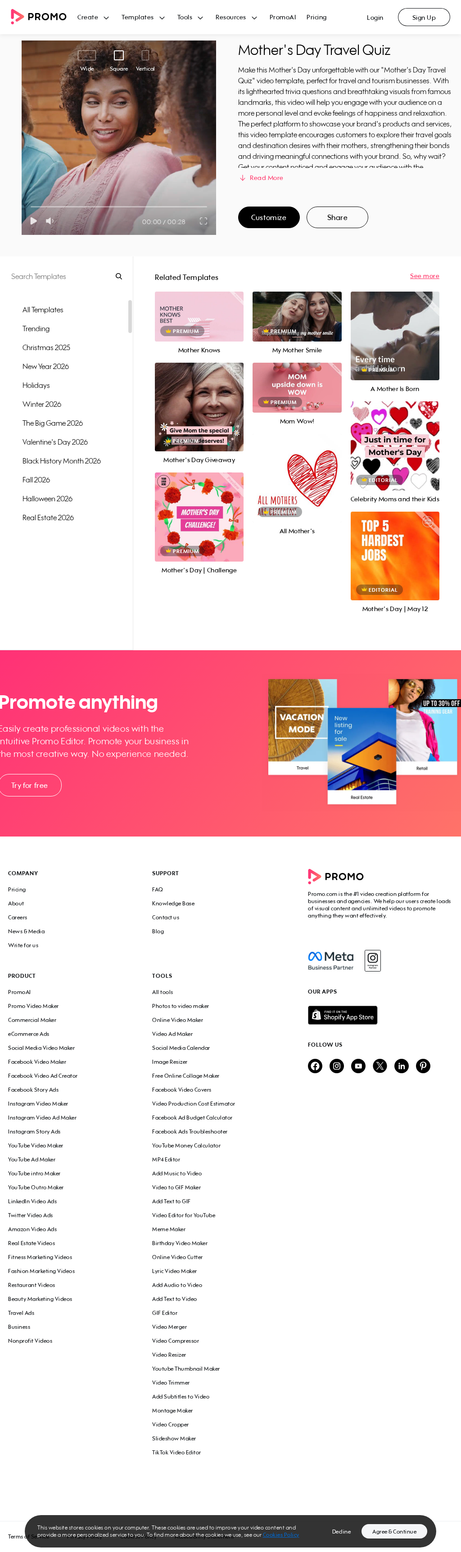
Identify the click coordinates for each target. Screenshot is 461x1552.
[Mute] (51, 221)
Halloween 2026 (47, 498)
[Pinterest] (423, 1067)
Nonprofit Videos (30, 1340)
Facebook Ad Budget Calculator (192, 1117)
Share (337, 217)
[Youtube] (358, 1067)
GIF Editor (164, 1312)
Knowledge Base (173, 903)
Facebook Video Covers (182, 1089)
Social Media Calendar (181, 1047)
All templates (43, 309)
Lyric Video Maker (174, 1271)
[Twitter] (380, 1067)
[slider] (31, 207)
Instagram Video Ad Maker (42, 1117)
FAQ (157, 889)
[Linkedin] (401, 1067)
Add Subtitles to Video (180, 1396)
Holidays (36, 385)
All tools (162, 992)
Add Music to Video (177, 1173)
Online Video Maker (177, 1020)
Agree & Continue (394, 1531)
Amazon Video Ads (32, 1229)
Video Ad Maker (172, 1033)
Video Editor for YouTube (183, 1215)
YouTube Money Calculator (186, 1145)
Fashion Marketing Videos (41, 1271)
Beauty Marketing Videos (40, 1299)
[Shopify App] (380, 1015)
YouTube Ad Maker (31, 1159)
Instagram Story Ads (34, 1131)
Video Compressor (175, 1340)
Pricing (317, 17)
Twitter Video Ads (30, 1215)
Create (87, 17)
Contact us (165, 917)
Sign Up (424, 17)
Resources (231, 17)
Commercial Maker (32, 1020)
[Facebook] (330, 961)
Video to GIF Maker (176, 1187)
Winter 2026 (42, 404)
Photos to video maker (180, 1006)
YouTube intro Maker (34, 1173)
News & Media (26, 931)
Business (19, 1326)
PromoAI (283, 17)
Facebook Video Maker (37, 1061)
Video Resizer (169, 1354)
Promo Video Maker (33, 1006)
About (16, 903)
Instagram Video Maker (38, 1103)
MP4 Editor (166, 1159)
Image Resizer (170, 1061)
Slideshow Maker (174, 1438)
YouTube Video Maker (35, 1145)
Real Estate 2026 (48, 517)
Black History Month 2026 (62, 460)
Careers (17, 917)
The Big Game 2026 (53, 422)
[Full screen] (204, 221)
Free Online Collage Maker (186, 1075)
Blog (158, 931)
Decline (341, 1531)
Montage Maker (172, 1410)
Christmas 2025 (46, 347)
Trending (36, 328)
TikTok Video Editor (176, 1452)
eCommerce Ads (29, 1033)
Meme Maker (168, 1229)
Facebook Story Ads (33, 1089)
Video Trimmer (171, 1382)
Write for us (23, 945)
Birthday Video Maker (180, 1243)
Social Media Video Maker (41, 1047)
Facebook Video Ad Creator (43, 1075)
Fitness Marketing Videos (40, 1257)
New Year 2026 (46, 366)
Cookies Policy (281, 1534)
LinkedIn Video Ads (32, 1201)
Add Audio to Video (177, 1285)
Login (375, 17)
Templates (138, 17)
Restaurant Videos (31, 1285)
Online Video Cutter (177, 1257)
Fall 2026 (36, 479)
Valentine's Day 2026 (55, 441)
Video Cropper (170, 1424)
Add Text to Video (174, 1299)
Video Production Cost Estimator (193, 1103)
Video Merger (169, 1326)
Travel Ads (21, 1312)
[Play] (33, 221)
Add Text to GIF (171, 1201)
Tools (185, 17)
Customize (268, 217)
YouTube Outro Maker (36, 1187)
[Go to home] (44, 17)
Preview (199, 306)
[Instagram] (372, 961)
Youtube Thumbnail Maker (186, 1368)
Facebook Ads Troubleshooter (190, 1131)
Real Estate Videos (31, 1243)
